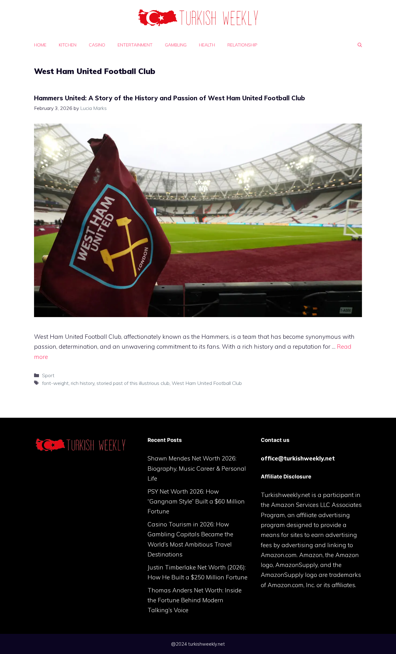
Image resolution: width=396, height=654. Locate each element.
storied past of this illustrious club (133, 383)
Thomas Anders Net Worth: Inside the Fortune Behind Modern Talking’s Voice (195, 600)
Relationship (242, 45)
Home (40, 45)
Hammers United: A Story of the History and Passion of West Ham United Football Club (169, 98)
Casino (97, 45)
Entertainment (135, 45)
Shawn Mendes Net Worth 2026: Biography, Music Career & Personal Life (197, 468)
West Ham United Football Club (207, 383)
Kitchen (67, 45)
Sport (48, 375)
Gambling (176, 45)
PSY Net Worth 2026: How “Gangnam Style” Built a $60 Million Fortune (196, 501)
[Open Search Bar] (359, 45)
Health (207, 45)
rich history (82, 383)
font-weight (55, 383)
